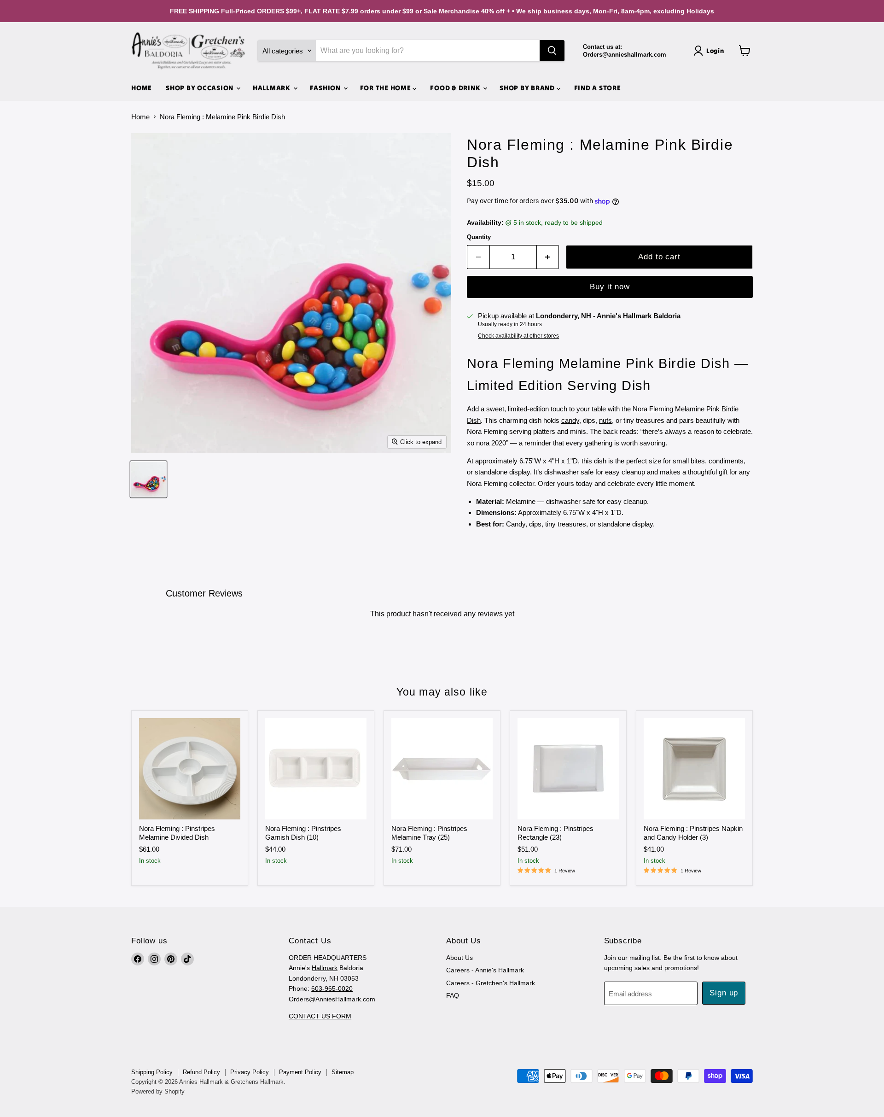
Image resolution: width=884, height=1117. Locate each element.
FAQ (452, 995)
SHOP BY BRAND (528, 87)
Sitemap (343, 1072)
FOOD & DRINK (456, 87)
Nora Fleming (653, 409)
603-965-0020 (332, 988)
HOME (141, 87)
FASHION (326, 87)
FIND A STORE (597, 87)
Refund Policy (201, 1072)
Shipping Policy (152, 1072)
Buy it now (609, 286)
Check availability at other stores (518, 336)
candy (570, 420)
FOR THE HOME (386, 87)
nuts (605, 420)
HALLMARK (272, 87)
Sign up (724, 992)
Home (140, 117)
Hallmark (324, 967)
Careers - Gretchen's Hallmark (490, 983)
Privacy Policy (249, 1072)
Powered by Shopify (158, 1091)
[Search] (552, 50)
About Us (459, 957)
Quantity (479, 237)
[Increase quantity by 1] (548, 257)
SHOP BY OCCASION (200, 87)
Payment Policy (300, 1072)
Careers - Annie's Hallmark (485, 970)
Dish (474, 420)
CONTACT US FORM (320, 1016)
